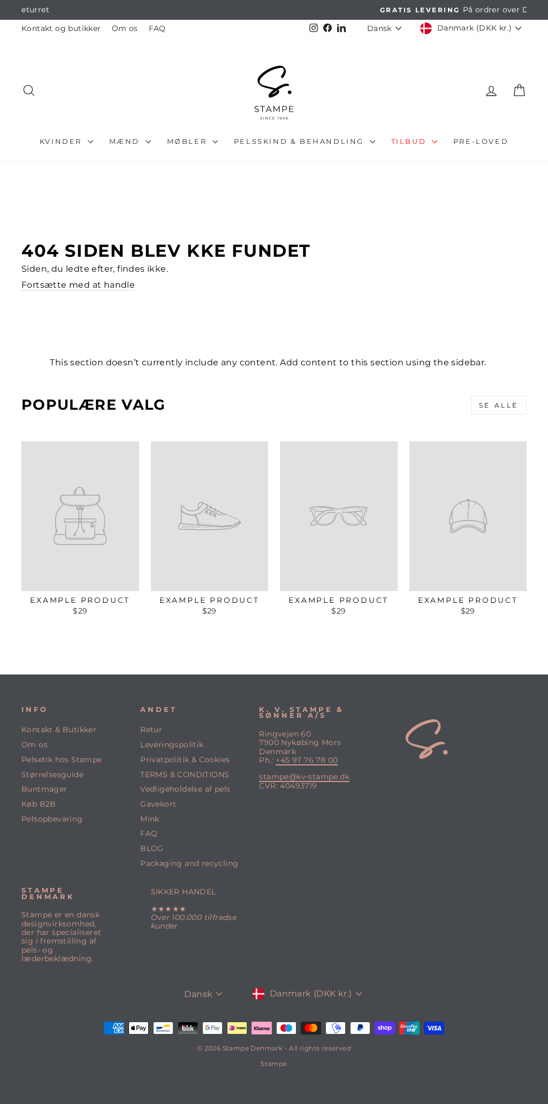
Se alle (499, 405)
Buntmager (44, 789)
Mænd (126, 141)
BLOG (152, 848)
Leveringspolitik (171, 744)
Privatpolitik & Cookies (185, 759)
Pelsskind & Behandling (300, 141)
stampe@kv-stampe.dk (304, 776)
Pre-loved (480, 141)
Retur (151, 729)
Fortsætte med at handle (78, 285)
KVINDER (62, 141)
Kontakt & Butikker (58, 729)
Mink (149, 819)
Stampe (274, 1064)
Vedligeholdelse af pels (185, 789)
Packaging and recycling (189, 863)
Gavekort (158, 804)
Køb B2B (38, 804)
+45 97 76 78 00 (307, 760)
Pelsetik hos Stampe (61, 759)
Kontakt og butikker (61, 28)
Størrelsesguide (52, 774)
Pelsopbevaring (52, 819)
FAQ (157, 28)
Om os (125, 28)
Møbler (188, 141)
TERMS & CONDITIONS (184, 774)
